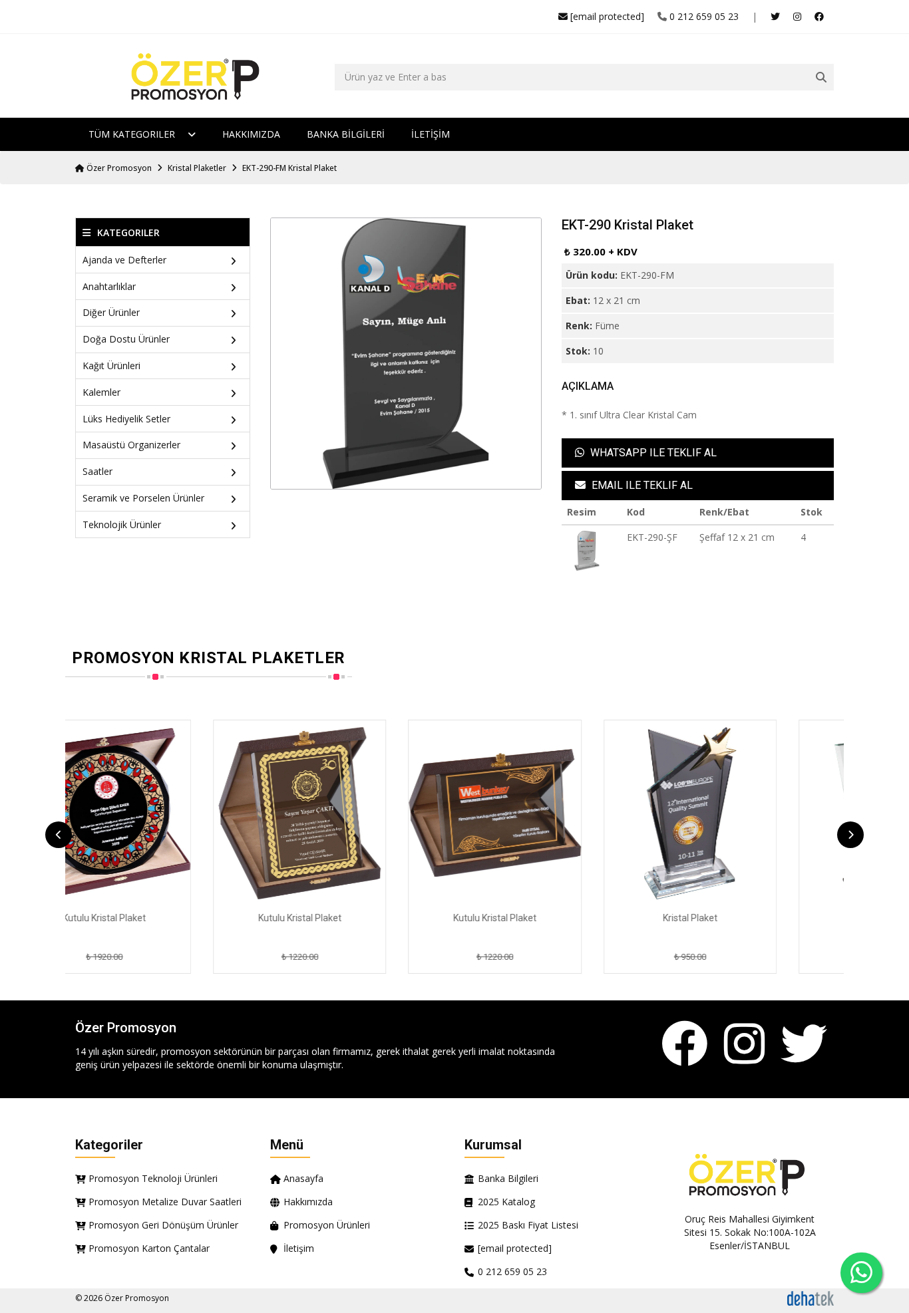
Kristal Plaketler (197, 168)
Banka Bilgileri (508, 1178)
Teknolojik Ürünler (122, 524)
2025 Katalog (506, 1201)
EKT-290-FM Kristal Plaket (289, 168)
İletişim (298, 1248)
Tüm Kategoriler (133, 134)
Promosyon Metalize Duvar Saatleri (165, 1201)
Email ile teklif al (641, 485)
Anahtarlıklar (109, 286)
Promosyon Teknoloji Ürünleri (153, 1178)
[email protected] (607, 16)
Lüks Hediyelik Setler (126, 418)
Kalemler (101, 392)
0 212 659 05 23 (704, 16)
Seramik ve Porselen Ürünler (143, 498)
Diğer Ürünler (111, 312)
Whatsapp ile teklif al (652, 452)
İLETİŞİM (430, 134)
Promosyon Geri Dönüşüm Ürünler (163, 1225)
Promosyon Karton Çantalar (149, 1248)
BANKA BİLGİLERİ (346, 134)
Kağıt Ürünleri (111, 365)
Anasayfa (303, 1178)
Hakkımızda (251, 134)
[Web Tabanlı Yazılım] (810, 1297)
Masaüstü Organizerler (131, 444)
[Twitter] (804, 1044)
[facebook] (819, 16)
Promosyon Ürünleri (326, 1225)
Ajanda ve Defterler (124, 259)
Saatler (97, 471)
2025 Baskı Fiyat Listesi (528, 1225)
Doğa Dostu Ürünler (126, 339)
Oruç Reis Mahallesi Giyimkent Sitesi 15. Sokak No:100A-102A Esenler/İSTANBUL (750, 1232)
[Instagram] (744, 1044)
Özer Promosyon (118, 168)
